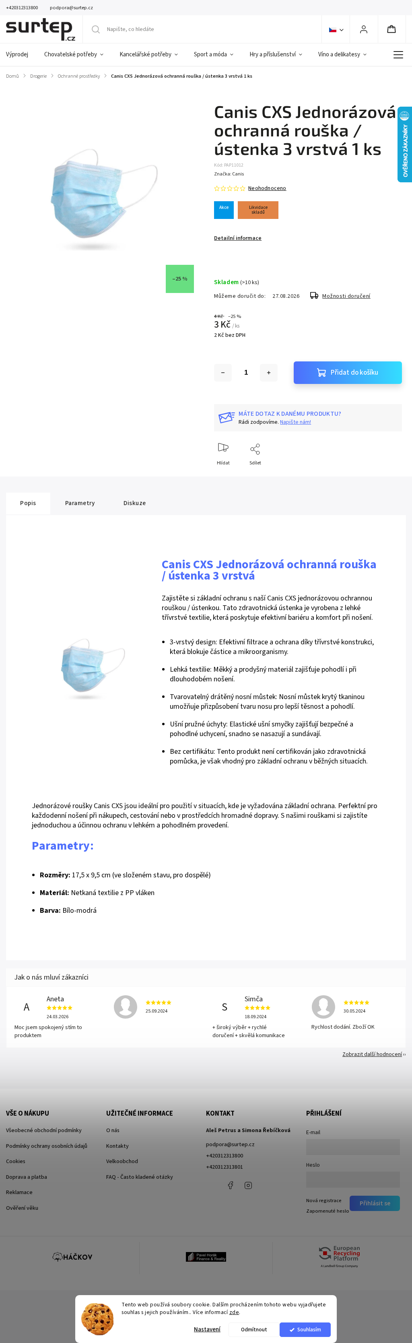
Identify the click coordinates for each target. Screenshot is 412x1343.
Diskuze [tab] (135, 503)
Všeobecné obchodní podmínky (44, 1130)
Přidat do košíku (354, 373)
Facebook (230, 1185)
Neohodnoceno (267, 188)
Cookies (15, 1161)
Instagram (248, 1185)
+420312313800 (224, 1156)
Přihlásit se (375, 1203)
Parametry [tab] (80, 503)
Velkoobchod (122, 1161)
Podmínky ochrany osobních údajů (46, 1146)
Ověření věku (22, 1208)
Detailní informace (238, 238)
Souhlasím (309, 1329)
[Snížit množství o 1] (223, 373)
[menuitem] (21, 54)
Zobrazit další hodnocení (372, 1054)
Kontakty (117, 1146)
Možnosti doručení (346, 296)
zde (234, 1312)
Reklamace (19, 1192)
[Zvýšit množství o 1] (269, 373)
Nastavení (207, 1329)
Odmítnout (254, 1329)
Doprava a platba (26, 1177)
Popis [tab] (28, 503)
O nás (112, 1130)
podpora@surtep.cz (230, 1145)
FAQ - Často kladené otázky (139, 1177)
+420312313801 (224, 1167)
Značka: (229, 174)
